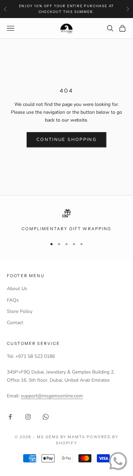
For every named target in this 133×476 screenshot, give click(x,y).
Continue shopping (66, 140)
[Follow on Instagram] (28, 416)
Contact (15, 322)
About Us (17, 288)
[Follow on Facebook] (10, 416)
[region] (66, 220)
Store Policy (19, 311)
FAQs (13, 300)
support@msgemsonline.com (52, 396)
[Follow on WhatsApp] (45, 416)
